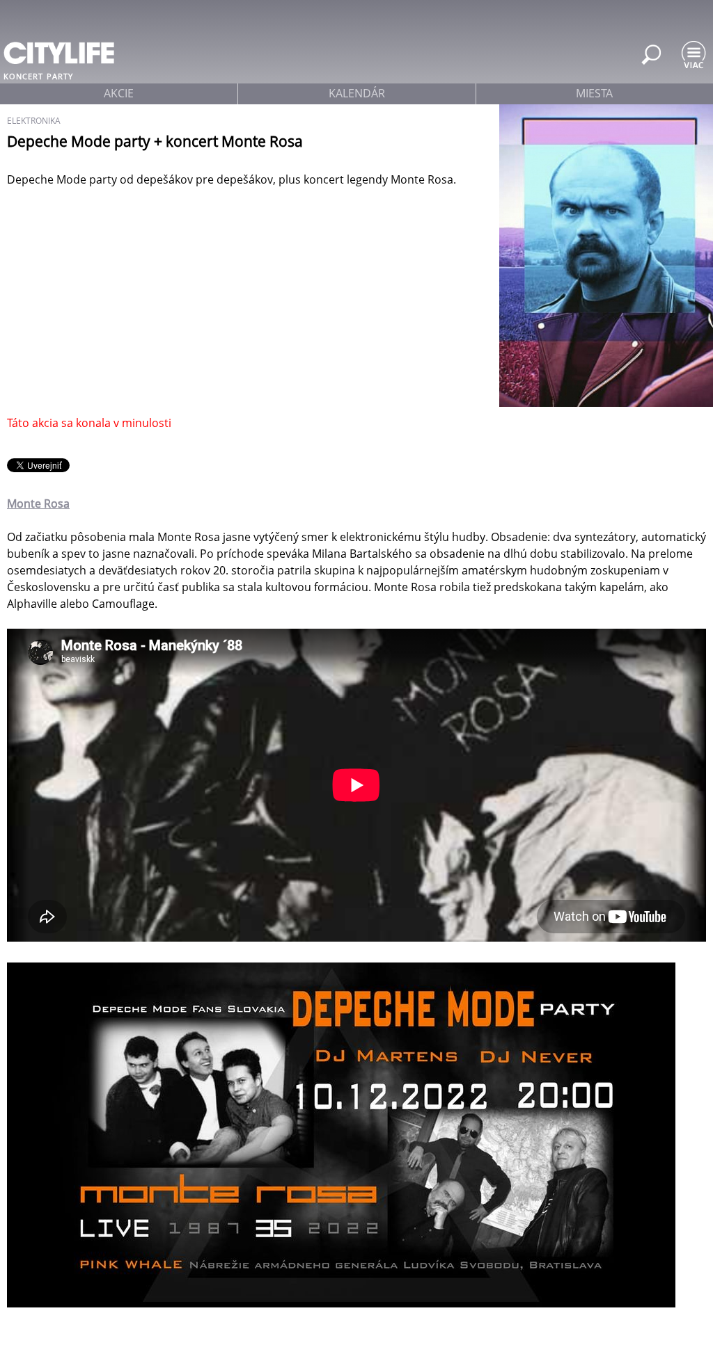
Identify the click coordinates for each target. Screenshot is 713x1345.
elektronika (34, 120)
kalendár (357, 93)
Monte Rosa (38, 503)
